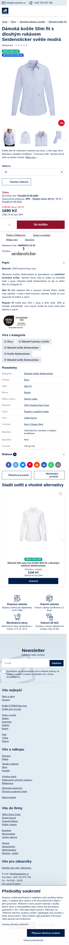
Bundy (5, 728)
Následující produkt (52, 475)
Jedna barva (30, 417)
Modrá (27, 392)
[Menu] (63, 11)
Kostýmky (7, 721)
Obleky (5, 718)
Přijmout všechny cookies (46, 933)
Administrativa (9, 850)
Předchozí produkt (19, 475)
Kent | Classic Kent (33, 424)
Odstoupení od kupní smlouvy (17, 780)
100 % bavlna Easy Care (36, 405)
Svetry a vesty (9, 715)
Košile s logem (9, 824)
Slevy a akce (8, 696)
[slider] (21, 45)
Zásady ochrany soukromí (15, 924)
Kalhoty (5, 725)
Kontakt (6, 770)
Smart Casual (9, 817)
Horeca (5, 843)
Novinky (6, 699)
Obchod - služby (10, 853)
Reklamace (7, 783)
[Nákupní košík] (55, 11)
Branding (6, 830)
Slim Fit (28, 386)
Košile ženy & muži (11, 709)
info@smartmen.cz (19, 873)
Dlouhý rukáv (30, 399)
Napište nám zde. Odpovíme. (17, 868)
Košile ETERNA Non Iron (14, 705)
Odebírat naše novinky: (33, 655)
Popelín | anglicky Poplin (36, 411)
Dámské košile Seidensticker (38, 373)
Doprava (6, 755)
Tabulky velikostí (10, 764)
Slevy (4, 767)
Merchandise (8, 833)
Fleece (5, 741)
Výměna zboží (9, 776)
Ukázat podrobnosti (33, 940)
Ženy (26, 379)
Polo (4, 734)
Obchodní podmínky (12, 788)
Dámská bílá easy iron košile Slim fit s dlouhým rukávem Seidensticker (33, 564)
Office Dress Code (11, 814)
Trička (5, 738)
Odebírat (56, 663)
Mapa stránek (9, 797)
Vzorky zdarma (9, 837)
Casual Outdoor (10, 821)
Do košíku (41, 224)
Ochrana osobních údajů (14, 791)
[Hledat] (47, 11)
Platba (5, 759)
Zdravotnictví (8, 846)
